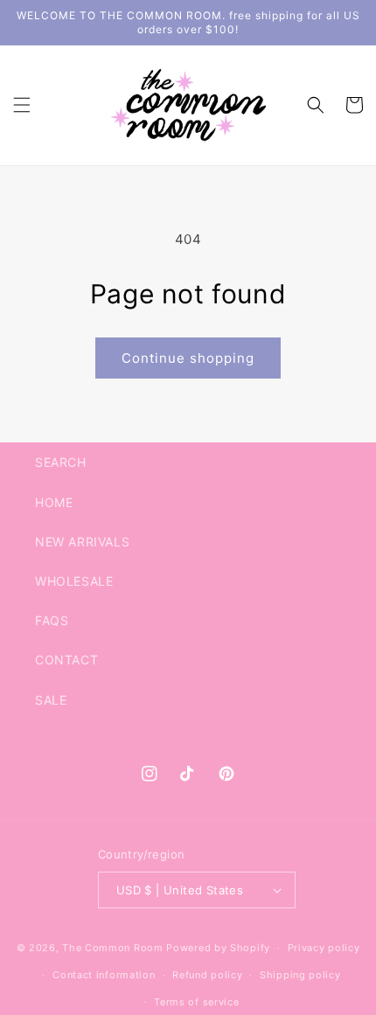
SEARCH (61, 462)
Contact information (103, 975)
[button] (22, 105)
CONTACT (66, 659)
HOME (54, 502)
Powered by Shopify (218, 948)
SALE (50, 699)
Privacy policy (324, 948)
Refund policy (207, 975)
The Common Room (113, 948)
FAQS (51, 620)
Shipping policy (300, 975)
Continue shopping (188, 358)
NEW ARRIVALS (82, 541)
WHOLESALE (74, 581)
